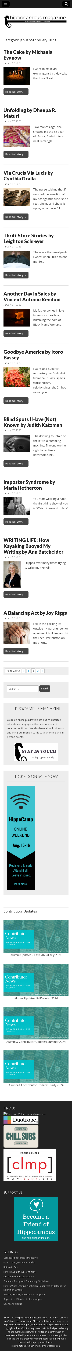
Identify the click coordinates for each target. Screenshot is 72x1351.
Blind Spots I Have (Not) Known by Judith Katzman (32, 422)
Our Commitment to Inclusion (18, 1276)
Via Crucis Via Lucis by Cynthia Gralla (28, 176)
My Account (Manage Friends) (18, 1262)
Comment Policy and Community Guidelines (26, 1281)
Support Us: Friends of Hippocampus (22, 1299)
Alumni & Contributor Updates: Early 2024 (36, 1085)
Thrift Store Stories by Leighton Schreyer (28, 238)
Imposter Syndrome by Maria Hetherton (29, 485)
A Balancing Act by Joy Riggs (35, 613)
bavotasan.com (52, 1345)
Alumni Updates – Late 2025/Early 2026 (36, 955)
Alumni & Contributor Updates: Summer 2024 (36, 1042)
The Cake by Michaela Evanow (27, 55)
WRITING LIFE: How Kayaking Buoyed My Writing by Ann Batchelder (33, 546)
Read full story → (16, 91)
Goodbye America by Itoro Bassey (33, 355)
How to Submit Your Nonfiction (19, 1271)
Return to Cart (10, 1267)
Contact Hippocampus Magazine (20, 1257)
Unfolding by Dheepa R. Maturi (29, 113)
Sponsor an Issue (12, 1303)
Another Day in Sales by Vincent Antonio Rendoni (31, 296)
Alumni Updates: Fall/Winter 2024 (36, 998)
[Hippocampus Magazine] (36, 19)
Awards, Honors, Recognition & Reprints (24, 1294)
